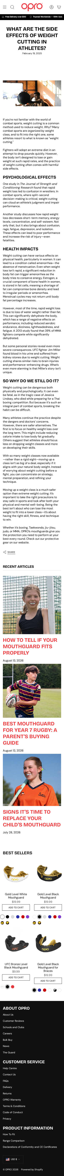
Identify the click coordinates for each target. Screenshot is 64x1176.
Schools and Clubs (13, 1027)
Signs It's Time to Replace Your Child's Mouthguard (32, 818)
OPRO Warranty (12, 1099)
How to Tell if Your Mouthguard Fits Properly (30, 646)
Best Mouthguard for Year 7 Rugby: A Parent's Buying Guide (30, 733)
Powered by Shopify (32, 1169)
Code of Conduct (13, 1112)
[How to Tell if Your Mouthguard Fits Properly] (32, 605)
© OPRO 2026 (10, 1169)
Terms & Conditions (14, 1106)
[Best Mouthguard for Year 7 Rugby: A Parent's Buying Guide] (32, 691)
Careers (7, 1033)
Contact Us (9, 1074)
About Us (8, 1014)
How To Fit (9, 1134)
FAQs (6, 1080)
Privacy (7, 1118)
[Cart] (59, 7)
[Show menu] (4, 7)
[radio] (2, 916)
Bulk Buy (7, 1039)
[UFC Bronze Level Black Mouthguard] (16, 944)
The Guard (9, 1052)
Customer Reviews (13, 1020)
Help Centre (10, 1068)
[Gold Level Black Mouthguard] (48, 874)
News (6, 1046)
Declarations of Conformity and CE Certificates (30, 1146)
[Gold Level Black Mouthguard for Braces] (48, 944)
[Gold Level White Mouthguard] (16, 874)
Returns (7, 1093)
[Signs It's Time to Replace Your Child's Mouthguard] (32, 780)
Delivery (7, 1087)
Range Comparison (14, 1140)
